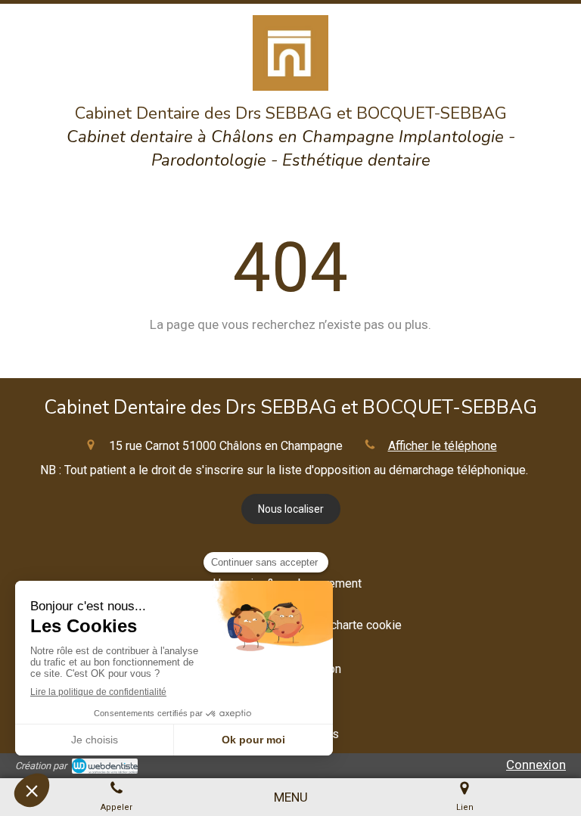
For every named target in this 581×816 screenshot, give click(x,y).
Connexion (536, 764)
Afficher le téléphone (442, 446)
